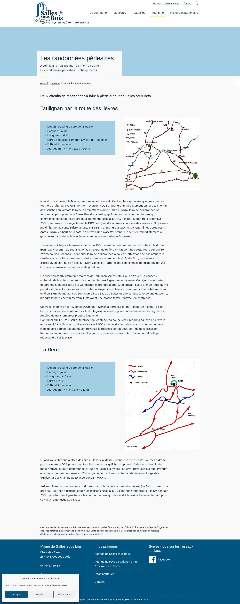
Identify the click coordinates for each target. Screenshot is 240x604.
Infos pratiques (172, 3)
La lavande (66, 65)
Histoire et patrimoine (184, 12)
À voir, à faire (48, 65)
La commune (98, 12)
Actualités (139, 12)
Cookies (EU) (122, 600)
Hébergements (87, 70)
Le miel (80, 65)
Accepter (16, 594)
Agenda (157, 3)
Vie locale (119, 12)
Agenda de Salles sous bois (112, 554)
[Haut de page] (233, 597)
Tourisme (158, 14)
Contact (188, 3)
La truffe (93, 65)
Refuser (40, 594)
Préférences (64, 594)
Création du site (139, 600)
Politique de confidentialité (101, 600)
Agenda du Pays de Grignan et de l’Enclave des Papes (116, 564)
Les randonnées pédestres (57, 70)
